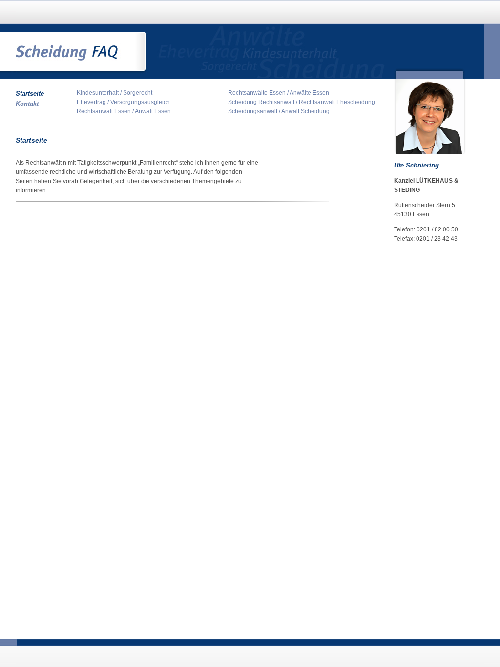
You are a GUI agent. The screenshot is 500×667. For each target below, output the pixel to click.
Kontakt (27, 103)
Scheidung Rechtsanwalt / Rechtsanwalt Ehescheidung (301, 102)
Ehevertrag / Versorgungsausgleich (123, 102)
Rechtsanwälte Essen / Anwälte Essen (278, 92)
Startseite (30, 93)
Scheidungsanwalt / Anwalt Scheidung (279, 111)
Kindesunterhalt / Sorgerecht (114, 92)
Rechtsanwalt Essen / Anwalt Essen (124, 111)
